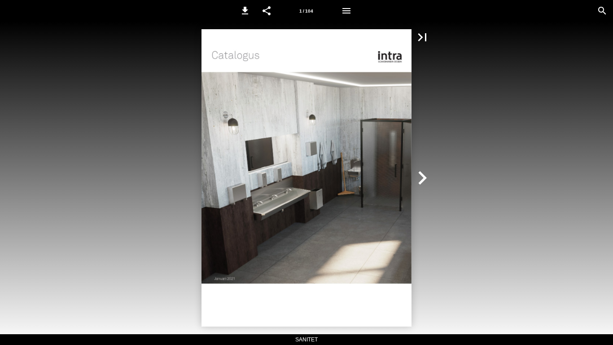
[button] (245, 11)
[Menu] (346, 11)
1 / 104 (306, 11)
